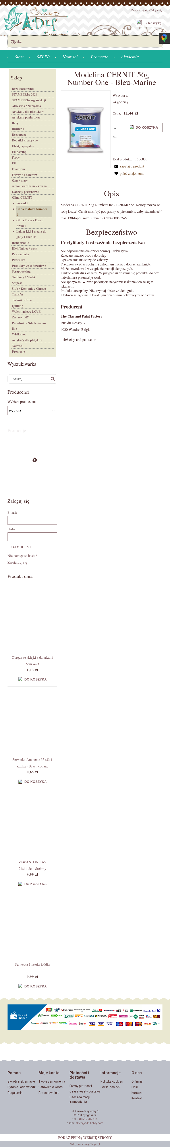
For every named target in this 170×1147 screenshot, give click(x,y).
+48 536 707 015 (87, 1119)
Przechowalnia (49, 1092)
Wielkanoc (19, 334)
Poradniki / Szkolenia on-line (29, 326)
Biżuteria (18, 128)
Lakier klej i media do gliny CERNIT (31, 234)
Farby (16, 157)
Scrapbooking (21, 271)
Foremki (22, 203)
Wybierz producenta (22, 401)
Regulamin (15, 1092)
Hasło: (11, 529)
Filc (14, 163)
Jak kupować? (110, 1087)
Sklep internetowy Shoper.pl (85, 1144)
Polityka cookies (111, 1081)
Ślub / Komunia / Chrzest (29, 288)
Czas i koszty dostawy (85, 1091)
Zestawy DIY (20, 317)
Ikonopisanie (20, 242)
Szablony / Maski (23, 277)
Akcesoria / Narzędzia (26, 105)
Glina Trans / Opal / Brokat (29, 223)
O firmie (137, 1081)
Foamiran (18, 169)
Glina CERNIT (22, 197)
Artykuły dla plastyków (28, 111)
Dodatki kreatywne (25, 140)
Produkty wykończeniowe (29, 265)
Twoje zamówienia (52, 1081)
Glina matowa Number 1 (31, 212)
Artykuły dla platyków (27, 340)
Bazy (15, 123)
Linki (134, 1087)
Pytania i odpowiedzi (22, 1087)
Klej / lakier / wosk (24, 248)
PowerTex (18, 260)
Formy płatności (81, 1086)
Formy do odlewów (24, 174)
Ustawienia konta (51, 1087)
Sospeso (17, 282)
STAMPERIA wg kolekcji (29, 100)
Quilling (17, 305)
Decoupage (19, 134)
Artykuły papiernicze (26, 117)
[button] (128, 166)
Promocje (18, 351)
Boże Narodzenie (23, 88)
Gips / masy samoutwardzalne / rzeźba (29, 183)
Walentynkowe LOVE (26, 311)
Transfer (17, 294)
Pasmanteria (20, 254)
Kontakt (136, 1092)
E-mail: (12, 512)
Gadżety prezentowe (25, 191)
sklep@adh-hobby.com (89, 1123)
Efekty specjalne (23, 146)
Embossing (19, 151)
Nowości (17, 345)
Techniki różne (22, 300)
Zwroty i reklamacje (21, 1081)
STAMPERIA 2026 (24, 94)
